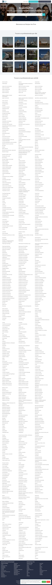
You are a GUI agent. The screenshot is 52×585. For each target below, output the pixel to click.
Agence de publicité (5, 87)
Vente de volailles (38, 544)
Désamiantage (21, 251)
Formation (20, 322)
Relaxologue (21, 483)
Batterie (3, 147)
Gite (3, 333)
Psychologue (21, 472)
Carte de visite (37, 179)
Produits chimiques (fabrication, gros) (41, 469)
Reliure (36, 483)
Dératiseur (4, 251)
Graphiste (36, 333)
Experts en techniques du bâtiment (25, 311)
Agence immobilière (38, 89)
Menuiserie (20, 405)
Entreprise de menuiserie (23, 284)
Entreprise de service (22, 287)
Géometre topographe (22, 331)
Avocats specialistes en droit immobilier (9, 142)
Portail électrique (5, 464)
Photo (36, 444)
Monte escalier (5, 415)
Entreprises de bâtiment (6, 295)
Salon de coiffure (38, 504)
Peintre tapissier (21, 441)
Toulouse (41, 572)
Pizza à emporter (38, 450)
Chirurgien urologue (22, 198)
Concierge (4, 210)
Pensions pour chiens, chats (40, 442)
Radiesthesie (37, 475)
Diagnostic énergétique (6, 255)
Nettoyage (4, 419)
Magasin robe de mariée (6, 381)
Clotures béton (21, 201)
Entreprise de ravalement (6, 287)
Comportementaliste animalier (40, 207)
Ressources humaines (22, 495)
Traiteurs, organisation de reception (41, 536)
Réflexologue (4, 483)
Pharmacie (4, 444)
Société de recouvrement (23, 515)
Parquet (3, 435)
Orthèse (3, 429)
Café (3, 174)
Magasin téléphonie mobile (23, 381)
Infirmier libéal (21, 347)
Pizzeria (3, 452)
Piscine (36, 449)
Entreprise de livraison (6, 284)
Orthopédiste (4, 430)
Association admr (38, 122)
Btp (19, 159)
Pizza (20, 450)
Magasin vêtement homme (23, 383)
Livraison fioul (4, 369)
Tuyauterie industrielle (6, 543)
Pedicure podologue (38, 438)
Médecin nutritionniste (39, 397)
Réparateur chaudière (22, 486)
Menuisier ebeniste (22, 410)
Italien (3, 358)
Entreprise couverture (22, 277)
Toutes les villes (30, 563)
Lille (27, 573)
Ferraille (20, 316)
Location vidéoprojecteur (39, 375)
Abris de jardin (4, 81)
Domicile (3, 260)
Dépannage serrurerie (22, 247)
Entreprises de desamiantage (7, 296)
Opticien (3, 427)
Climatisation (21, 199)
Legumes (4, 367)
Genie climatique (5, 331)
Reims (41, 568)
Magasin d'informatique (39, 378)
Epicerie (20, 302)
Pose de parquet (38, 466)
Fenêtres (36, 315)
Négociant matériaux (38, 418)
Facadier (3, 315)
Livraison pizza (21, 369)
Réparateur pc (37, 488)
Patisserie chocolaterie (39, 436)
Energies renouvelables (23, 276)
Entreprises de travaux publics (40, 296)
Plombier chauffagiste (23, 457)
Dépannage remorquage (6, 247)
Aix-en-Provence (29, 564)
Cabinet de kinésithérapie (23, 167)
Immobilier (37, 341)
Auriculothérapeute (22, 130)
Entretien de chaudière (23, 299)
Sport (3, 519)
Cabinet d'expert (38, 163)
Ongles (3, 426)
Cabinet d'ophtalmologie (6, 167)
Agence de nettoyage (38, 86)
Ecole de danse (21, 265)
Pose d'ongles (4, 466)
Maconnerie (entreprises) (6, 378)
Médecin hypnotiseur (22, 397)
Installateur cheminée (22, 351)
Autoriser (43, 581)
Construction (21, 215)
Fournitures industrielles (23, 324)
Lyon (27, 574)
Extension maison (38, 311)
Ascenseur (4, 119)
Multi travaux (4, 416)
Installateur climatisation (39, 351)
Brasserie (20, 156)
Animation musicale (5, 107)
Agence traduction (5, 92)
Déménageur (4, 239)
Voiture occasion (5, 555)
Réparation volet (5, 492)
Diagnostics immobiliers (23, 255)
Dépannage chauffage (6, 243)
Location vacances (22, 375)
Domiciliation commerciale (23, 260)
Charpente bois (37, 187)
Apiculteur (20, 108)
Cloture (3, 201)
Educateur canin (38, 266)
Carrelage (4, 178)
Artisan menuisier (22, 116)
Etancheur (4, 306)
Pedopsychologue (5, 439)
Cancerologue (21, 176)
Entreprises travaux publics (23, 298)
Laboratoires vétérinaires (23, 364)
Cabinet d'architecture (39, 162)
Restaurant (37, 495)
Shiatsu (3, 513)
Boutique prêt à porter (6, 156)
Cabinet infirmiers (5, 171)
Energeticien (4, 276)
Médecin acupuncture (22, 395)
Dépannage (21, 240)
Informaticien (37, 348)
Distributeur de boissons (23, 258)
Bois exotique (37, 151)
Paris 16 (41, 567)
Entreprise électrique (38, 287)
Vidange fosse (21, 550)
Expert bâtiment (21, 310)
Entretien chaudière (38, 298)
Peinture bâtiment (5, 442)
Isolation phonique (38, 356)
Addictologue (4, 83)
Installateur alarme (38, 350)
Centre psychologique (39, 185)
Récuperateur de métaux (23, 480)
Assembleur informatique (6, 121)
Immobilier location (22, 342)
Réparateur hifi (5, 488)
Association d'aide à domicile (40, 124)
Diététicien (37, 255)
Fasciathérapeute (22, 315)
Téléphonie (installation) (23, 528)
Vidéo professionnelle (6, 552)
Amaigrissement (5, 103)
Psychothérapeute (5, 475)
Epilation (36, 302)
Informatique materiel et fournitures (25, 350)
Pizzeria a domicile (22, 452)
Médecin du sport (38, 395)
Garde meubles (5, 330)
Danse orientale (5, 233)
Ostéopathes (21, 432)
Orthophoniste (21, 430)
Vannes (41, 573)
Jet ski (3, 359)
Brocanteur (37, 157)
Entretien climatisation (6, 299)
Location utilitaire (5, 375)
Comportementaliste (22, 207)
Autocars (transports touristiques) (25, 131)
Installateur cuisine (5, 353)
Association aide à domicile (7, 124)
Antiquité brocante (5, 108)
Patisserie (4, 436)
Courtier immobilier (5, 224)
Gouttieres (20, 333)
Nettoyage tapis (5, 422)
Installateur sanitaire (6, 355)
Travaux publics (21, 541)
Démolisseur (21, 239)
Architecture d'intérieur (23, 111)
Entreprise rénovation (39, 291)
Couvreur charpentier (38, 225)
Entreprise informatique (39, 290)
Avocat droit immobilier (23, 136)
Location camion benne (39, 370)
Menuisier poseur (38, 410)
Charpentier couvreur (6, 190)
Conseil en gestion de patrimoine (8, 212)
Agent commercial (5, 98)
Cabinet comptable (5, 162)
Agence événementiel (6, 89)
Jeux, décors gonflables (23, 359)
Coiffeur (3, 204)
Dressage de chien (22, 263)
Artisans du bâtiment (22, 118)
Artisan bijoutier (5, 114)
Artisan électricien (38, 114)
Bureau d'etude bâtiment (39, 159)
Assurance (20, 125)
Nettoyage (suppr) (22, 419)
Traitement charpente (39, 533)
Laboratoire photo (5, 364)
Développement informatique (24, 254)
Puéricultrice (21, 475)
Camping (36, 174)
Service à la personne (6, 509)
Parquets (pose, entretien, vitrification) (25, 435)
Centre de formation (38, 182)
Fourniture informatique (6, 324)
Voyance (36, 555)
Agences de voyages (22, 95)
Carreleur (20, 178)
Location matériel (22, 373)
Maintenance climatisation (7, 384)
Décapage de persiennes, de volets (8, 234)
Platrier (3, 455)
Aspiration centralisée (22, 119)
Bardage (20, 145)
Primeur (20, 469)
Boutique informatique (23, 154)
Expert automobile (5, 310)
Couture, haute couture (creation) (24, 224)
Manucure (37, 387)
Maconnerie (37, 377)
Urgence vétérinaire (22, 543)
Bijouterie (36, 148)
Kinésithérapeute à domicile (7, 362)
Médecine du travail (5, 400)
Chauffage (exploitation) (39, 190)
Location (3, 370)
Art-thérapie (21, 113)
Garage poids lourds (5, 328)
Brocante (20, 157)
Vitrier (3, 553)
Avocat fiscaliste (38, 136)
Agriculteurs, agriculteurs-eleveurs (41, 98)
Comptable (20, 209)
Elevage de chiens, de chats (7, 274)
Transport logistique (38, 538)
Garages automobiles (39, 328)
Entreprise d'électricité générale (40, 277)
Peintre (20, 439)
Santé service (4, 506)
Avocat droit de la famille (39, 134)
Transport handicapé (22, 538)
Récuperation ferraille (6, 481)
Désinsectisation (22, 252)
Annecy (28, 566)
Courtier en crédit (22, 222)
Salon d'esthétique (22, 504)
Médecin (3, 395)
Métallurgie (37, 411)
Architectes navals (5, 111)
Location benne (21, 370)
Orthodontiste (21, 429)
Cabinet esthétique (22, 168)
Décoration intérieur (22, 237)
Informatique (4, 350)
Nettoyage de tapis (5, 421)
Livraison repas (37, 369)
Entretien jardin (5, 301)
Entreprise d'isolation (22, 279)
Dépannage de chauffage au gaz (24, 243)
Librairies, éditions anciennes (24, 367)
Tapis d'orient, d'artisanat (6, 524)
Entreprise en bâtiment (6, 288)
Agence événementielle (23, 89)
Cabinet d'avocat (22, 163)
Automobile (21, 133)
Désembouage (37, 251)
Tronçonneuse (37, 541)
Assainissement (38, 119)
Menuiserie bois (21, 407)
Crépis (36, 227)
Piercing (20, 449)
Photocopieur (4, 446)
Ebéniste (36, 263)
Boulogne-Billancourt (30, 569)
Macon (20, 377)
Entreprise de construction (7, 282)
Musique (36, 416)
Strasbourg (41, 571)
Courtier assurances (38, 221)
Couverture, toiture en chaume (7, 225)
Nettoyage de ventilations (23, 421)
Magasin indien (21, 380)
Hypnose (3, 341)
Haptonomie (37, 338)
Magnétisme (37, 383)
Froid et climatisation (6, 325)
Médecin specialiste (22, 398)
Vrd (35, 556)
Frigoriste (36, 324)
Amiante (3, 105)
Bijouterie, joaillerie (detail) (39, 150)
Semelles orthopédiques (39, 506)
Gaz (19, 330)
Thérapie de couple (22, 532)
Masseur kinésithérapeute (6, 392)
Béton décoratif (5, 148)
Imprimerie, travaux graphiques (24, 345)
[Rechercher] (43, 14)
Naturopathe (21, 418)
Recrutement (4, 480)
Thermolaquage (5, 533)
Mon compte (26, 1)
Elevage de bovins (22, 273)
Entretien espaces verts (39, 299)
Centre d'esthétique (22, 182)
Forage (3, 322)
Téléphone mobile (5, 528)
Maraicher (4, 389)
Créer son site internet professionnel (44, 1)
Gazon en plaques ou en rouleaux (41, 330)
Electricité (20, 269)
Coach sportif (37, 201)
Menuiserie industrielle (39, 407)
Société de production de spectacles (8, 515)
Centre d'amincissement (6, 182)
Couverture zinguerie (38, 224)
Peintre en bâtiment (5, 441)
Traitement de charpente (6, 535)
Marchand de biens (38, 389)
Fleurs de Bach (21, 319)
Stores (20, 519)
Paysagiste (4, 438)
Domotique (37, 260)
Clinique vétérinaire (38, 199)
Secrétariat (20, 506)
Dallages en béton (22, 231)
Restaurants (37, 497)
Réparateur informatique (23, 488)
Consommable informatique (24, 213)
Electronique (4, 273)
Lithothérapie (37, 367)
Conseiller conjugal (22, 212)
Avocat (3, 134)
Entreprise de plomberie (39, 285)
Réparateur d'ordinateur (39, 486)
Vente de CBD (4, 544)
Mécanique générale (38, 393)
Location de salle (38, 372)
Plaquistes (37, 453)
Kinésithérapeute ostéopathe (24, 362)
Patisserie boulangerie (23, 436)
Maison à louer (5, 387)
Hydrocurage (37, 339)
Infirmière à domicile (6, 348)
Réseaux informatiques (39, 492)
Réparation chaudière (39, 489)
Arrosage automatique (6, 113)
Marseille (28, 575)
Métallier (20, 411)
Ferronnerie (4, 318)
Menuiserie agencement (39, 405)
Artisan (36, 113)
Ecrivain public (5, 266)
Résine (3, 495)
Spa (35, 518)
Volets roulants (21, 555)
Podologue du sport (38, 458)
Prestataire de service (6, 469)
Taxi (19, 525)
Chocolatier (37, 198)
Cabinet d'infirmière (38, 165)
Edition (20, 266)
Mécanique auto (21, 393)
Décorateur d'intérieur (39, 234)
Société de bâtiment (38, 513)
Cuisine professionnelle (23, 229)
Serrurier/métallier (38, 507)
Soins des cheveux (5, 516)
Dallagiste (37, 231)
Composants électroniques (7, 209)
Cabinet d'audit (5, 163)
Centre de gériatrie (5, 184)
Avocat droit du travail (6, 136)
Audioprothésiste (5, 130)
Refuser (48, 581)
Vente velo (4, 547)
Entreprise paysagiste (22, 291)
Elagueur (36, 268)
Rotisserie (20, 501)
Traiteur (3, 536)
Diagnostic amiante (38, 254)
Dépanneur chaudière (6, 249)
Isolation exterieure (22, 356)
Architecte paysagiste (39, 110)
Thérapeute (21, 530)
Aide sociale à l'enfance (23, 100)
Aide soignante (37, 100)
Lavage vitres (21, 366)
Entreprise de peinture (39, 284)
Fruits (20, 325)
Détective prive (5, 254)
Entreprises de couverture (39, 295)
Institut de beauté (22, 355)
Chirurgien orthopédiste (6, 198)
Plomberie (37, 455)
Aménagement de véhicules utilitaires (41, 103)
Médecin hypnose (5, 397)
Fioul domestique (22, 318)
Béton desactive (21, 148)
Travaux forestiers (38, 539)
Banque (36, 142)
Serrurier (20, 507)
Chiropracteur (4, 196)
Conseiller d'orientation (39, 212)
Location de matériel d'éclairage (24, 372)
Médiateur (37, 402)
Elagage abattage (5, 268)
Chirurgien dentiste (22, 196)
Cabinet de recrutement (6, 168)
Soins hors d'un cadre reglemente (24, 516)
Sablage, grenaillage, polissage (7, 503)
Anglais (36, 105)
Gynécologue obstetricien (23, 338)
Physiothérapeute (22, 447)
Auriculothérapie (38, 130)
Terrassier (4, 530)
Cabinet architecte (22, 160)
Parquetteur (37, 435)
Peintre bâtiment (38, 439)
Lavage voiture (37, 366)
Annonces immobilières (23, 107)
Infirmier (3, 347)
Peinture (36, 441)
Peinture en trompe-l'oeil (23, 442)
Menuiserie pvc (21, 408)
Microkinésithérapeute (6, 413)
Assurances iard (21, 128)
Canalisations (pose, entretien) (7, 176)
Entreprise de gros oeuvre (23, 282)
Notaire (3, 424)
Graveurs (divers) (22, 335)
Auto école (4, 131)
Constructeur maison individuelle (8, 215)
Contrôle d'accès (21, 216)
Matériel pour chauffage (6, 393)
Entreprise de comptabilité (39, 280)
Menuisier (36, 408)
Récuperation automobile (39, 480)
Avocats (20, 138)
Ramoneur (4, 478)
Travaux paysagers (5, 541)
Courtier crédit (4, 222)
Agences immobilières (39, 95)
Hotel (3, 339)
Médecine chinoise (38, 398)
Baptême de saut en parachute (7, 143)
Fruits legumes (5, 327)
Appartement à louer (38, 108)
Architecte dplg (21, 110)
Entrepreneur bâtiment (6, 277)
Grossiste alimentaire (6, 336)
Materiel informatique (22, 392)
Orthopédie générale (38, 429)
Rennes (41, 569)
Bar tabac (4, 145)
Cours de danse (21, 219)
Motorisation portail (38, 415)
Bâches (20, 142)
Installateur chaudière (6, 351)
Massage (20, 390)
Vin (19, 552)
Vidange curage (5, 550)
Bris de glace (4, 157)
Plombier (3, 457)
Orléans (41, 566)
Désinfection (4, 252)
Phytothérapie (4, 449)
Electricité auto (37, 269)
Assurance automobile (39, 125)
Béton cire (36, 147)
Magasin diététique (5, 380)
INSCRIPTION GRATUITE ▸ (33, 1)
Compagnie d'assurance (6, 207)
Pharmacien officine (22, 444)
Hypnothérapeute (22, 341)
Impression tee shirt (38, 342)
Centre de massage (22, 184)
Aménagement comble (23, 103)
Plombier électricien (38, 457)
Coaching (4, 202)
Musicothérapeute (22, 416)
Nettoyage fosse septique (39, 421)
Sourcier (3, 518)
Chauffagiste (21, 193)
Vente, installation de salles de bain (25, 547)
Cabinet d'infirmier (22, 165)
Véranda (3, 548)
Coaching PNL (21, 202)
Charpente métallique (22, 189)
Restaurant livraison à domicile (24, 497)
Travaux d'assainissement (23, 539)
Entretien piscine (21, 301)
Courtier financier (38, 222)
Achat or (20, 81)
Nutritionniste (37, 424)
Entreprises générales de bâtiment (8, 298)
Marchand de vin (5, 390)
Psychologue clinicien (39, 472)
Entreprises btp (21, 293)
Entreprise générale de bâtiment (24, 290)
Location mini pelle (38, 373)
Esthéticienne (37, 304)
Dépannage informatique (23, 246)
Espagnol (20, 304)
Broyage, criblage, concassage (7, 159)
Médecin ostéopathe (6, 398)
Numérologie (21, 424)
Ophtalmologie (21, 426)
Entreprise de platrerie (22, 285)
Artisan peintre (37, 116)
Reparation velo (38, 491)
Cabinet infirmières (38, 170)
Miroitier (36, 413)
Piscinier (3, 450)
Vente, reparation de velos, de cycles (41, 547)
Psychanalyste (5, 472)
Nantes (41, 564)
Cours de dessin (38, 219)
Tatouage (36, 524)
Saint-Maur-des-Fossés (43, 570)
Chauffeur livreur (5, 194)
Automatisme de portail (39, 131)
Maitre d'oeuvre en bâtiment (24, 387)
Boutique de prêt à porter (6, 154)
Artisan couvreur (21, 114)
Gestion (36, 331)
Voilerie (36, 553)
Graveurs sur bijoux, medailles (40, 335)
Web (3, 558)
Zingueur (36, 558)
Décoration (4, 237)
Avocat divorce (21, 134)
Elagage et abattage (22, 268)
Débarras (20, 233)
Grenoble (28, 572)
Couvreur (20, 225)
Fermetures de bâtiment (6, 316)
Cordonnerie (4, 219)
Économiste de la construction (40, 265)
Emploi (36, 274)
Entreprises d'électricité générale (40, 293)
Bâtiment (36, 145)
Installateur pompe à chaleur (40, 353)
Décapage (37, 233)
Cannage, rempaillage (39, 176)
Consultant (37, 215)
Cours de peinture (5, 221)
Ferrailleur (36, 316)
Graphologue (4, 335)
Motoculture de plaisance (23, 415)
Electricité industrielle (39, 271)
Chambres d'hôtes (22, 187)
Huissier (20, 339)
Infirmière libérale (22, 348)
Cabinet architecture (38, 160)
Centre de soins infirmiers (6, 185)
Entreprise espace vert (22, 288)
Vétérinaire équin (38, 548)
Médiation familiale (5, 405)
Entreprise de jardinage (39, 282)
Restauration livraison (22, 498)
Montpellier (41, 563)
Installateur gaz (21, 353)
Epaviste (3, 302)
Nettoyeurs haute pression (39, 422)
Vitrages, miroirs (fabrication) (40, 552)
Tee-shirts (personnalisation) (24, 527)
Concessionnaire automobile (40, 209)
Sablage (36, 501)
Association (21, 122)
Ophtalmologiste (38, 426)
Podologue (20, 458)
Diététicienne (4, 257)
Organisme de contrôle (23, 427)
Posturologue (21, 467)
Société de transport (38, 515)
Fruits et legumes (38, 325)
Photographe (21, 446)
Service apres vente (22, 509)
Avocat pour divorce (5, 138)
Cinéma (3, 199)
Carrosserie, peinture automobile (24, 179)
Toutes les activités (4, 563)
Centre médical (21, 185)
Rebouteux (37, 478)
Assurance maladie (5, 128)
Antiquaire (37, 107)
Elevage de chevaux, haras (39, 273)
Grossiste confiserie (22, 336)
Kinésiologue (21, 361)
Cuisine (3, 229)
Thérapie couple (5, 532)
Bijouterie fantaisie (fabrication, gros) (25, 150)
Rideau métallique (5, 501)
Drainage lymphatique (23, 262)
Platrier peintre (21, 455)
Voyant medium (21, 556)
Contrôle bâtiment (5, 216)
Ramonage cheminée (39, 477)
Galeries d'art (21, 327)
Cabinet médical (21, 173)
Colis (36, 204)
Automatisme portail (6, 133)
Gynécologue (4, 338)
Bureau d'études (5, 160)
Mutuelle (3, 418)
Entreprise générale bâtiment (7, 290)
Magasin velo (37, 381)
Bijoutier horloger (5, 151)
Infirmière (36, 347)
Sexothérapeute (38, 510)
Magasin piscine (38, 380)
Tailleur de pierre (38, 522)
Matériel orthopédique (39, 392)
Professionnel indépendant (7, 470)
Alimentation (21, 102)
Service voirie (37, 509)
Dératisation (37, 249)
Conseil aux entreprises (39, 210)
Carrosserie (37, 178)
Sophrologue (37, 516)
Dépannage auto (38, 240)
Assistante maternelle (39, 121)
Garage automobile (38, 327)
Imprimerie (4, 345)
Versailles (41, 574)
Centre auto (37, 181)
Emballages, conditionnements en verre (26, 274)
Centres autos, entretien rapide (7, 187)
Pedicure (20, 438)
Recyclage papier (38, 481)
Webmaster (21, 558)
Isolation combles (5, 356)
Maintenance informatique (23, 384)
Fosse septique (37, 322)
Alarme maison (5, 102)
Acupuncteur (37, 81)
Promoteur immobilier (22, 470)
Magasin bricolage (22, 378)
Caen (27, 570)
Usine (36, 543)
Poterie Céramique (38, 467)
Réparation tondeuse (22, 491)
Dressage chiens (5, 263)
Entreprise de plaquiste (6, 285)
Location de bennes (5, 372)
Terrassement (37, 528)
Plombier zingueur (5, 458)
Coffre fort (37, 202)
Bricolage (36, 156)
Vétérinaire (20, 548)
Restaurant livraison (5, 497)
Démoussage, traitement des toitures (41, 239)
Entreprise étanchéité (38, 288)
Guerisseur (37, 336)
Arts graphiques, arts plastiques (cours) (42, 118)
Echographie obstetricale (6, 265)
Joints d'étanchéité (38, 359)
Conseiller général (5, 213)
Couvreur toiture (5, 227)
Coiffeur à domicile (22, 204)
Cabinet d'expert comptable (7, 165)
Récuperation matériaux (23, 481)
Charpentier (37, 189)
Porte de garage (21, 464)
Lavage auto (4, 366)
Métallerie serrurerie (5, 411)
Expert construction (5, 311)
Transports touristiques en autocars (8, 539)
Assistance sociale (22, 121)
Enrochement (37, 276)
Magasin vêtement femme (7, 383)
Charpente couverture (6, 189)
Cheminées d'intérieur (22, 194)
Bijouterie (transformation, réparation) (9, 150)
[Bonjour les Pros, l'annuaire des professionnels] (4, 1)
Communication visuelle (39, 205)
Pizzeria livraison (38, 452)
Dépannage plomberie (39, 246)
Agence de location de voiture (24, 86)
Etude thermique (21, 308)
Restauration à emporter (6, 498)
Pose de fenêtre (21, 466)
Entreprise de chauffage (6, 280)
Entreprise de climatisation (23, 280)
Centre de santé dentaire (39, 184)
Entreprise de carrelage (39, 279)
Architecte (4, 110)
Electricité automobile (6, 271)
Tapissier (20, 524)
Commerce (4, 205)
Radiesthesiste (5, 477)
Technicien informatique (6, 527)
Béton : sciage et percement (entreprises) (26, 147)
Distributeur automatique (23, 257)
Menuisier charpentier (6, 410)
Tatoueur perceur (5, 525)
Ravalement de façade (23, 478)
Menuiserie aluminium (6, 407)
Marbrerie (20, 389)
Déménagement (38, 237)
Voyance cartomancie (6, 556)
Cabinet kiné (21, 171)
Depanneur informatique (23, 249)
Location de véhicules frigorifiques (8, 373)
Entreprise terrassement (6, 293)
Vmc (19, 553)
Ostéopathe (37, 430)
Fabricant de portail (5, 313)
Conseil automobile (22, 210)
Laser (36, 364)
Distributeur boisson (38, 257)
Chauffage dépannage (6, 193)
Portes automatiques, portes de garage (42, 464)
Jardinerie (20, 358)
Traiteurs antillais (22, 536)
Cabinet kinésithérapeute (39, 171)
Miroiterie (20, 413)
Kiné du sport (4, 361)
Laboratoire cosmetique (39, 362)
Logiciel (3, 377)
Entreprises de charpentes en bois (25, 295)
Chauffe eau (37, 193)
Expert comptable (38, 310)
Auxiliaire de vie (38, 133)
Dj (35, 258)
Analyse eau (21, 105)
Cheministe (37, 194)
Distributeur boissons (6, 258)
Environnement (37, 301)
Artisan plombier (5, 118)
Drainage (4, 262)
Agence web (21, 92)
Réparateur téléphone (6, 489)
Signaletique (21, 513)
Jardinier (36, 358)
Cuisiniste (4, 231)
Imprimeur (37, 345)
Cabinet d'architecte (22, 162)
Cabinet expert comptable (39, 168)
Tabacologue (21, 522)
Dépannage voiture (38, 247)
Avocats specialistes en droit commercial (42, 138)
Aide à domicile (5, 100)
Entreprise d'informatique (6, 279)
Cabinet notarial (38, 173)
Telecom (36, 527)
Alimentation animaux (39, 102)
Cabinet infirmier (5, 170)
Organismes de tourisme (39, 427)
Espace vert (4, 304)
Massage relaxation (38, 390)
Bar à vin (36, 143)
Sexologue (20, 510)
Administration (37, 83)
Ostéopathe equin (5, 432)
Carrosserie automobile (6, 179)
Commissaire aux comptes (23, 205)
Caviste (20, 181)
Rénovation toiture (5, 486)
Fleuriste (3, 319)
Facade (36, 313)
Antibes (28, 567)
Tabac (3, 522)
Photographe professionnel (40, 446)
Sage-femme (21, 503)
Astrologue (37, 128)
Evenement (37, 308)
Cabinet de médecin (38, 167)
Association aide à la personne (24, 124)
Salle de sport (4, 504)
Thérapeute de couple (39, 530)
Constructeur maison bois (39, 213)
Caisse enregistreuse (22, 174)
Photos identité (5, 447)
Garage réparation (22, 328)
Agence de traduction (22, 87)
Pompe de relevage (22, 460)
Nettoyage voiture (22, 422)
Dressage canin (37, 262)
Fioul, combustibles (38, 318)
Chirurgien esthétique (39, 196)
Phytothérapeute (38, 447)
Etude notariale (5, 308)
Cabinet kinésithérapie (6, 173)
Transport (4, 538)
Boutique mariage (38, 154)
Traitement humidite (38, 535)
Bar (19, 143)
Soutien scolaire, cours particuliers (25, 518)
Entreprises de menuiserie (23, 296)
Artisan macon (5, 116)
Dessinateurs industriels (39, 252)
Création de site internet (23, 227)
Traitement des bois (22, 535)
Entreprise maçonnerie (6, 291)
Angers (28, 565)
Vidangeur (37, 550)
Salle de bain (37, 503)
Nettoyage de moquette (39, 419)
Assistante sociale (5, 122)
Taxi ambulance (38, 525)
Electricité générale (22, 271)
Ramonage (20, 477)
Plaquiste (20, 453)
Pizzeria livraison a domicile (7, 453)
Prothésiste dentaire (38, 470)
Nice (40, 565)
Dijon (27, 571)
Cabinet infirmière (22, 170)
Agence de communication (7, 86)
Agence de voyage (38, 87)
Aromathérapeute (38, 111)
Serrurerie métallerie (5, 507)
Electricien (4, 269)
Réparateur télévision (22, 489)
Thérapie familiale (38, 532)
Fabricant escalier (22, 313)
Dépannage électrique (6, 246)
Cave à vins (4, 181)
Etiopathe (36, 306)
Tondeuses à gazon (22, 533)
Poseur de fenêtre (5, 467)
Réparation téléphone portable (7, 491)
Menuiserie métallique (6, 408)
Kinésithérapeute (38, 361)
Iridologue (36, 355)
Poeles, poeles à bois (6, 460)
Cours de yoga (21, 221)
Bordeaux (28, 568)
